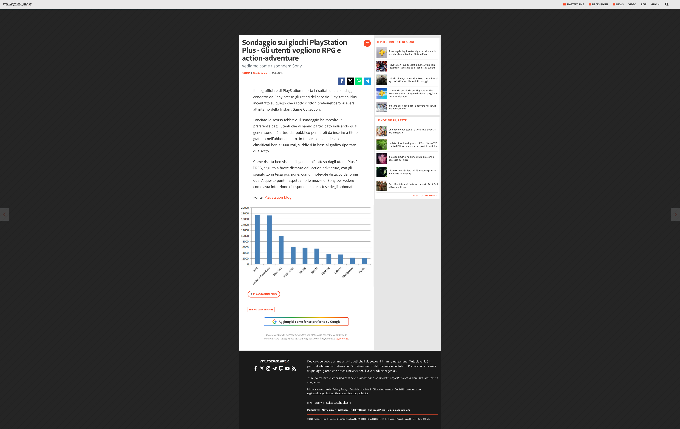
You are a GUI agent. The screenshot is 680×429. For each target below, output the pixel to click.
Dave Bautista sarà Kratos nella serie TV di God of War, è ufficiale (413, 185)
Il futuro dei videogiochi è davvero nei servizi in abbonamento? (413, 107)
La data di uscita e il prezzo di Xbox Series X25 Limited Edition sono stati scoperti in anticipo (413, 145)
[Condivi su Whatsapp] (358, 81)
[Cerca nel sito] (667, 4)
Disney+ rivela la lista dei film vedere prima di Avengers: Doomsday (413, 172)
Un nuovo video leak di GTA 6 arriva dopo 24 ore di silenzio (412, 131)
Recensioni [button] (600, 4)
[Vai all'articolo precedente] (675, 214)
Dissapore (343, 409)
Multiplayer (313, 409)
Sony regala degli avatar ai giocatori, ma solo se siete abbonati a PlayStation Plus (413, 53)
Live (644, 4)
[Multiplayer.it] (17, 4)
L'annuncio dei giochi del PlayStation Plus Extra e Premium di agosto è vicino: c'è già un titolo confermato (413, 93)
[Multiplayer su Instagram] (268, 368)
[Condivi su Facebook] (341, 81)
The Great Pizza (377, 409)
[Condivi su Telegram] (367, 81)
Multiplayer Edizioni (398, 409)
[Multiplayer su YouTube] (287, 368)
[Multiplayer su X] (262, 368)
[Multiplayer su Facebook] (255, 368)
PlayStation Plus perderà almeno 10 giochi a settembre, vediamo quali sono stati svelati (412, 66)
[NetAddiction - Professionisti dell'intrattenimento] (337, 403)
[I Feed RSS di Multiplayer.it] (294, 368)
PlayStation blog (278, 197)
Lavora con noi (413, 389)
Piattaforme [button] (575, 4)
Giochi (655, 4)
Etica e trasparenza (383, 389)
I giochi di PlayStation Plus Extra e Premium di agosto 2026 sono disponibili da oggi (413, 80)
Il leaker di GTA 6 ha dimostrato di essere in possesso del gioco (412, 158)
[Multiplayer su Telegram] (275, 368)
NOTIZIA (246, 73)
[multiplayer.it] (274, 361)
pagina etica (342, 338)
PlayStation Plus (264, 294)
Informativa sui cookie (319, 389)
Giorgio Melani (260, 73)
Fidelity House (358, 409)
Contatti (399, 389)
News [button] (620, 4)
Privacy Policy (340, 389)
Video (632, 4)
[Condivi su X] (350, 81)
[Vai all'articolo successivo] (4, 214)
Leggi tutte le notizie (425, 195)
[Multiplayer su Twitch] (281, 368)
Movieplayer (329, 409)
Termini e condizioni (360, 389)
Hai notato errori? (261, 309)
